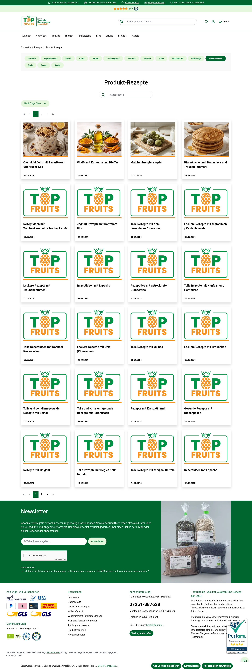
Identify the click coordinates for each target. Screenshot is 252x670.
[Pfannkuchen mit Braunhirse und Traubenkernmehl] (206, 139)
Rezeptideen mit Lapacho (93, 285)
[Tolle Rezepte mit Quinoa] (153, 325)
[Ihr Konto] (213, 22)
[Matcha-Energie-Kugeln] (153, 139)
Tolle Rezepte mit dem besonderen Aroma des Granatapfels (146, 226)
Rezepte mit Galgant (36, 470)
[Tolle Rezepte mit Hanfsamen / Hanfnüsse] (206, 264)
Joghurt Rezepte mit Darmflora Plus (97, 226)
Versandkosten (53, 652)
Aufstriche (32, 58)
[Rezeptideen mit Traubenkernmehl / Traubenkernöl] (45, 202)
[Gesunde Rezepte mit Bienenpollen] (206, 387)
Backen (68, 58)
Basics (81, 58)
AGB (102, 571)
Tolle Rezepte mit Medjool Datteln (153, 470)
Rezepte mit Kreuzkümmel (148, 408)
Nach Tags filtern (33, 103)
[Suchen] (121, 22)
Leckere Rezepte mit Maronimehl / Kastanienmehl (206, 226)
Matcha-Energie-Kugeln (146, 162)
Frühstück (132, 58)
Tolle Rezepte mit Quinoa (147, 347)
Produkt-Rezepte (215, 58)
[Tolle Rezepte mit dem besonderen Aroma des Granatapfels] (153, 202)
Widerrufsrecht (75, 611)
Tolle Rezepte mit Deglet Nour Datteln (96, 472)
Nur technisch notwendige (217, 665)
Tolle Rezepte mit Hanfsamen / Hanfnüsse (204, 288)
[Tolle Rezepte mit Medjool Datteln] (153, 448)
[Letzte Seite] (53, 114)
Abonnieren (97, 541)
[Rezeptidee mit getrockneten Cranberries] (153, 264)
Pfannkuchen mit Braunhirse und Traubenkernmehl (205, 165)
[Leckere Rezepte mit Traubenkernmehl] (45, 264)
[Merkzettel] (206, 22)
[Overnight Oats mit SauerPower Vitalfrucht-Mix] (45, 139)
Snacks (57, 65)
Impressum (73, 597)
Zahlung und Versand (79, 625)
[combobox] (161, 22)
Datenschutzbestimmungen (51, 571)
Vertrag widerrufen (141, 633)
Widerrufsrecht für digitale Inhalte (85, 616)
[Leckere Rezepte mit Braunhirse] (206, 325)
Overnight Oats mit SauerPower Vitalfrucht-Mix (43, 165)
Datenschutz (74, 602)
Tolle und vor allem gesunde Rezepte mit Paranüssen (95, 411)
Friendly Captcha (60, 559)
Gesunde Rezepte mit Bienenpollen (198, 411)
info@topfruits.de (156, 2)
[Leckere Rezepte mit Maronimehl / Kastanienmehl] (206, 202)
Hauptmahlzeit (177, 58)
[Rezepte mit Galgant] (45, 448)
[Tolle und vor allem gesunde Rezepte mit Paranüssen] (99, 387)
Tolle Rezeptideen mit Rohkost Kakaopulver (43, 349)
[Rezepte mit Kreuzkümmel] (153, 387)
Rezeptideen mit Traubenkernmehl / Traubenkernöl (45, 226)
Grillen (161, 58)
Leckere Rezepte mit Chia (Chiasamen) (94, 349)
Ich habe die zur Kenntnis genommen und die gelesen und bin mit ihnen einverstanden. (86, 571)
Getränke (147, 58)
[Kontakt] (245, 660)
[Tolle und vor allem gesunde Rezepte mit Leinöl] (45, 387)
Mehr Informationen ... (108, 666)
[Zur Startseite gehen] (35, 21)
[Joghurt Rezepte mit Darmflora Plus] (99, 202)
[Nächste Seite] (47, 114)
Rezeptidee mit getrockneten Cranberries (149, 288)
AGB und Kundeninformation (83, 620)
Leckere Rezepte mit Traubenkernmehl (36, 288)
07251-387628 (132, 2)
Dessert (95, 58)
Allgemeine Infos (50, 58)
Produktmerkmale (77, 630)
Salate (30, 65)
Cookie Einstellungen (78, 606)
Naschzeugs (196, 58)
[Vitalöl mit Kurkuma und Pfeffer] (99, 139)
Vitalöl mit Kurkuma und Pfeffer (97, 162)
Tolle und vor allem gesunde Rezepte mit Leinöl (41, 411)
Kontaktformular (76, 634)
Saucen (44, 65)
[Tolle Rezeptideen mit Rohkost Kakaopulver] (45, 325)
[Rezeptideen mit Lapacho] (99, 264)
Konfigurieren (191, 665)
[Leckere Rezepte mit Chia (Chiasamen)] (99, 325)
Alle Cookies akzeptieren (166, 665)
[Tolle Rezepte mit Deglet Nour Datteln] (99, 448)
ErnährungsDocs (113, 58)
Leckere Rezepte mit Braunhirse (205, 347)
